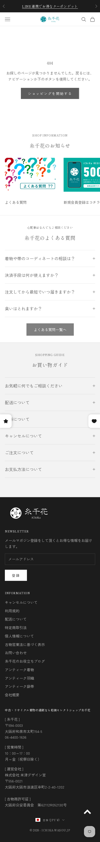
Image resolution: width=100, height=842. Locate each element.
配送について (16, 619)
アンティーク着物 (19, 669)
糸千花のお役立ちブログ (25, 661)
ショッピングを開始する (50, 93)
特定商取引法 (16, 627)
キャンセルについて (21, 602)
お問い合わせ (16, 652)
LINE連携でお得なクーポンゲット (50, 6)
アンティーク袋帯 (19, 686)
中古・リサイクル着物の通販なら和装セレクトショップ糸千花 (48, 710)
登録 (16, 575)
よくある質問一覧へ (50, 329)
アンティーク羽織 (19, 678)
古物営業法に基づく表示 (25, 644)
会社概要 (12, 694)
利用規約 (12, 610)
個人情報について (19, 635)
